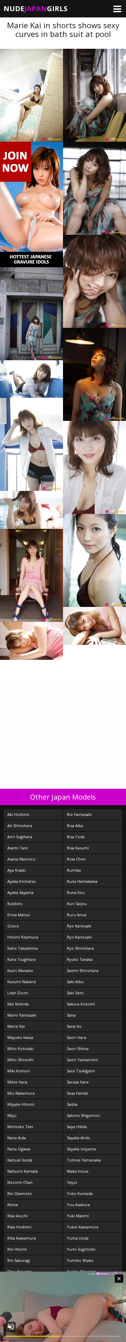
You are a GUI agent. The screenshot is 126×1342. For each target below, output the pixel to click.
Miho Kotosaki (20, 1048)
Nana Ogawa (18, 1148)
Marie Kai (16, 1026)
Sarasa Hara (78, 1082)
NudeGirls (36, 8)
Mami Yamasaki (21, 1015)
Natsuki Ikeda (19, 1160)
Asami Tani (17, 847)
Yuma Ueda (78, 1238)
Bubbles (14, 903)
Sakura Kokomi (81, 1003)
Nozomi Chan (20, 1182)
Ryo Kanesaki (79, 925)
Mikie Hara (17, 1082)
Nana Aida (16, 1137)
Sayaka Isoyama (81, 1148)
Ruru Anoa (76, 914)
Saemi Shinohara (82, 970)
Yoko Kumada (80, 1193)
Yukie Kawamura (82, 1226)
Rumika (74, 870)
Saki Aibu (75, 981)
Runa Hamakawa (82, 881)
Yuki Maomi (78, 1215)
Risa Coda (76, 836)
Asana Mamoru (21, 859)
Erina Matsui (18, 914)
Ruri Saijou (77, 903)
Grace (13, 925)
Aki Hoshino (18, 814)
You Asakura (78, 1204)
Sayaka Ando (78, 1137)
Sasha (72, 1104)
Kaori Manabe (20, 970)
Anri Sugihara (19, 836)
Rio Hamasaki (79, 814)
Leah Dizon (17, 992)
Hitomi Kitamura (22, 937)
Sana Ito (74, 1026)
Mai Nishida (18, 1003)
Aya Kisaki (16, 870)
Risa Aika (75, 825)
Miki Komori (18, 1070)
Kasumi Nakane (21, 981)
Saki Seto (75, 992)
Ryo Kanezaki (79, 937)
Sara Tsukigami (81, 1070)
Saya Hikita (77, 1126)
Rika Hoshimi (19, 1226)
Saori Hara (76, 1037)
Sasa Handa (77, 1093)
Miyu (11, 1115)
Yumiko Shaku (80, 1260)
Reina (12, 1204)
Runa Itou (76, 892)
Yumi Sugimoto (81, 1249)
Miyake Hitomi (20, 1104)
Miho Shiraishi (20, 1059)
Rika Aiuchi (17, 1215)
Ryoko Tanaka (80, 959)
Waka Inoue (78, 1171)
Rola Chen (76, 859)
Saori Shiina (78, 1048)
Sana (71, 1015)
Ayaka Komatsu (21, 881)
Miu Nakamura (21, 1093)
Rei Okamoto (19, 1193)
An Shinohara (19, 825)
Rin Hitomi (17, 1249)
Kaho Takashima (22, 948)
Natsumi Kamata (22, 1171)
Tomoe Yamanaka (84, 1160)
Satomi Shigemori (83, 1115)
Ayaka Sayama (20, 892)
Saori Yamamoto (82, 1059)
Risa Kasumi (78, 847)
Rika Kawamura (21, 1238)
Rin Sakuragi (18, 1260)
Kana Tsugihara (21, 959)
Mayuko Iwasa (20, 1037)
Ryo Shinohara (80, 948)
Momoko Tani (20, 1126)
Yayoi (72, 1182)
